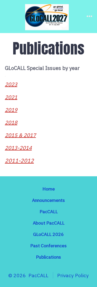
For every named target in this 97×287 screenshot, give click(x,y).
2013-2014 (18, 147)
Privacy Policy (73, 275)
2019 (11, 109)
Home (48, 189)
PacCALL (49, 211)
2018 (11, 122)
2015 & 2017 (20, 135)
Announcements (48, 200)
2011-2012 (19, 160)
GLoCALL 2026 (48, 234)
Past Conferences (48, 246)
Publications (48, 257)
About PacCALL (48, 223)
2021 (11, 97)
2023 (11, 84)
